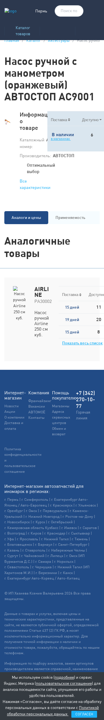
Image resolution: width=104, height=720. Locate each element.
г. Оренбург (13, 511)
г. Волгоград (14, 533)
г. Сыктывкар (79, 533)
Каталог (33, 40)
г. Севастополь (16, 567)
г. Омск (31, 511)
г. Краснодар (54, 533)
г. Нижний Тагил (55, 539)
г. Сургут (11, 556)
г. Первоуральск (53, 511)
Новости (11, 406)
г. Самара (43, 561)
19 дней (72, 319)
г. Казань (11, 550)
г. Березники (46, 573)
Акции (9, 411)
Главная (11, 40)
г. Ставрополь (33, 550)
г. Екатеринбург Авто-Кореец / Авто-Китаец (42, 578)
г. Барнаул (43, 544)
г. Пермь (11, 499)
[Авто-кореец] (57, 29)
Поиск (76, 11)
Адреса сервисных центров (61, 417)
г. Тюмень (80, 539)
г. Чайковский (32, 556)
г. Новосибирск (17, 522)
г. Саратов (88, 528)
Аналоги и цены (26, 217)
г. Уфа (9, 539)
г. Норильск (63, 561)
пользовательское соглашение (64, 683)
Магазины (60, 406)
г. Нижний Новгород (42, 516)
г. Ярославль (27, 539)
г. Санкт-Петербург (71, 544)
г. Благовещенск (18, 544)
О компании (14, 417)
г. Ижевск (69, 528)
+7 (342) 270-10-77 (85, 399)
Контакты (36, 417)
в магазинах (61, 139)
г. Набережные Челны (66, 550)
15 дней (72, 307)
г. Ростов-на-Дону (77, 516)
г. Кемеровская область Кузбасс (31, 528)
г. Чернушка (42, 567)
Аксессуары (59, 40)
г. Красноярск (61, 505)
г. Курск (39, 522)
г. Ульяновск (85, 505)
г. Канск (66, 573)
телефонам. (14, 653)
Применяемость (70, 217)
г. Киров (34, 533)
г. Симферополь (34, 499)
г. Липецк (55, 556)
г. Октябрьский (60, 522)
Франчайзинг (39, 401)
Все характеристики (35, 184)
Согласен (84, 714)
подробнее (64, 677)
